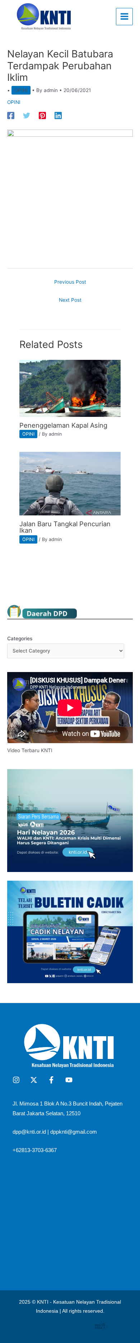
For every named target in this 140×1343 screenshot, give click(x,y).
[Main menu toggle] (124, 16)
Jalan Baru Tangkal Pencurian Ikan (65, 527)
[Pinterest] (42, 115)
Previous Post (70, 282)
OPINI (21, 90)
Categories (19, 638)
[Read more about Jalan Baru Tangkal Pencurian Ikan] (70, 483)
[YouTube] (69, 1079)
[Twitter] (26, 115)
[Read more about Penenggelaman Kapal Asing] (70, 388)
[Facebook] (10, 115)
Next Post (70, 300)
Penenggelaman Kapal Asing (63, 425)
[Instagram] (16, 1079)
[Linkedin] (58, 115)
